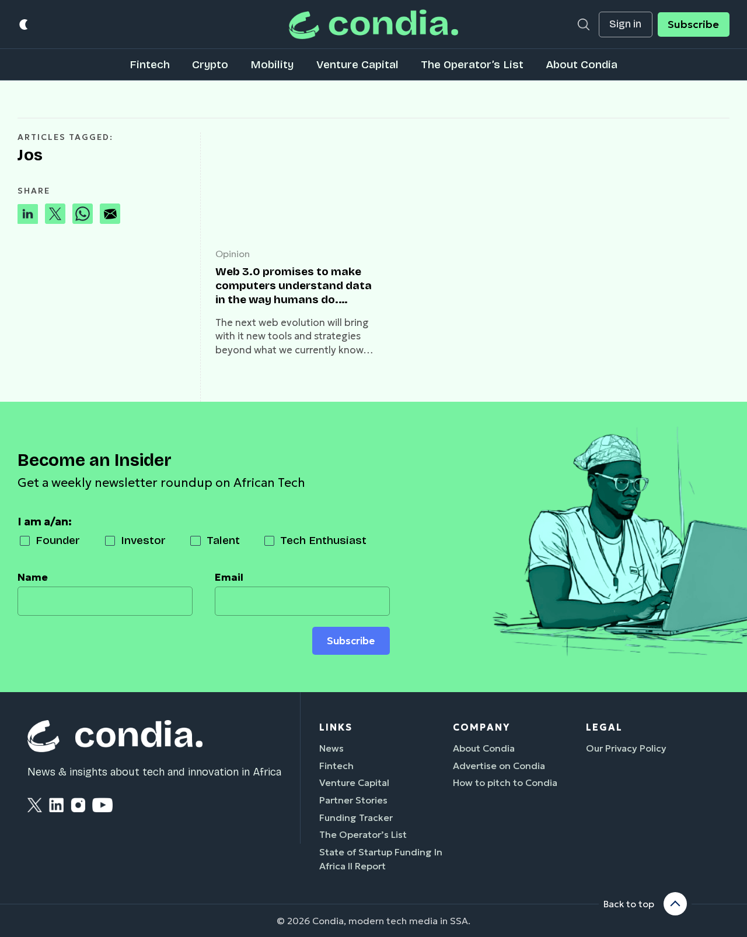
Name (33, 577)
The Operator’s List (472, 64)
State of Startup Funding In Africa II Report (380, 859)
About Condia (581, 64)
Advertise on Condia (499, 765)
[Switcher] (24, 24)
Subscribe (693, 24)
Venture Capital (357, 64)
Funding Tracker (356, 817)
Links (335, 727)
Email (229, 577)
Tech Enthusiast (323, 540)
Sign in (625, 24)
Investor (143, 540)
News (331, 748)
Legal (604, 727)
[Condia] (373, 24)
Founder (58, 540)
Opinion (232, 253)
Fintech (150, 64)
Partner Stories (353, 800)
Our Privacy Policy (626, 748)
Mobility (272, 64)
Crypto (210, 64)
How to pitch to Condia (505, 782)
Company (481, 727)
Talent (223, 540)
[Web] (294, 184)
